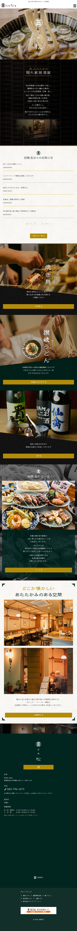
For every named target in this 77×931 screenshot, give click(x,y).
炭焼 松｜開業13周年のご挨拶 (14, 199)
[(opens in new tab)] (38, 910)
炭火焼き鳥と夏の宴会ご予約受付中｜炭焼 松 (19, 211)
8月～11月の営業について (12, 164)
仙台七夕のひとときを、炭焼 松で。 (16, 188)
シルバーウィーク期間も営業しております (18, 176)
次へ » (48, 224)
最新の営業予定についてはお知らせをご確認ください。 (21, 815)
